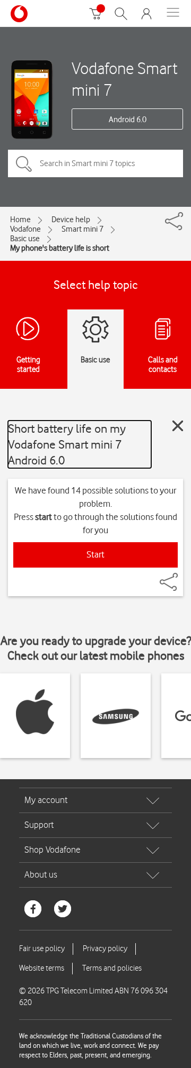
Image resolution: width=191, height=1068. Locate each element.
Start (95, 554)
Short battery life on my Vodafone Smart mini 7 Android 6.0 (67, 444)
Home (20, 219)
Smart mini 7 (82, 229)
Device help (70, 219)
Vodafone (25, 229)
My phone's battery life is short (59, 248)
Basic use (25, 238)
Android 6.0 (127, 119)
